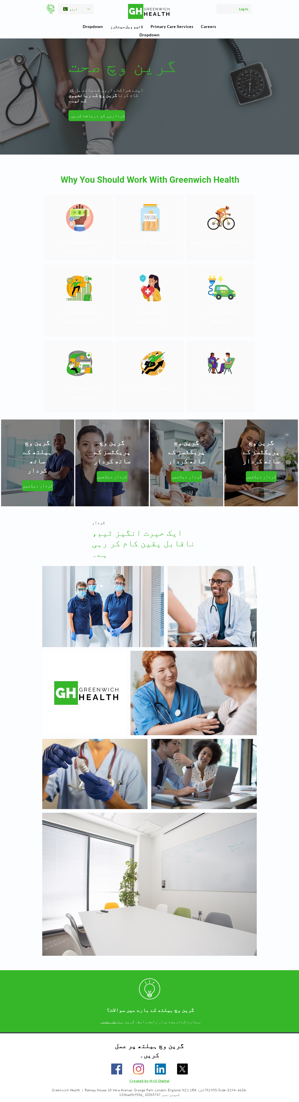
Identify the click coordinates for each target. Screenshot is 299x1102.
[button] (93, 26)
